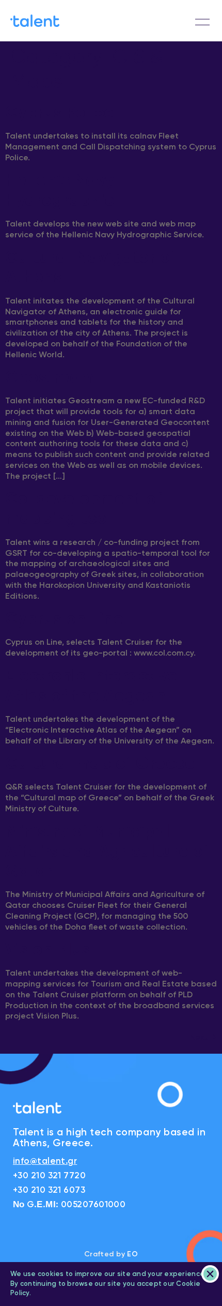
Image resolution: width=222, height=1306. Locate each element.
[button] (202, 22)
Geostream (49, 378)
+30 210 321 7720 (49, 1176)
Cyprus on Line (64, 619)
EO (132, 1254)
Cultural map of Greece (100, 764)
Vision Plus (47, 950)
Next (203, 1038)
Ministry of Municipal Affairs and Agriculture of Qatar (107, 852)
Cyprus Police (59, 113)
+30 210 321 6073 (49, 1190)
